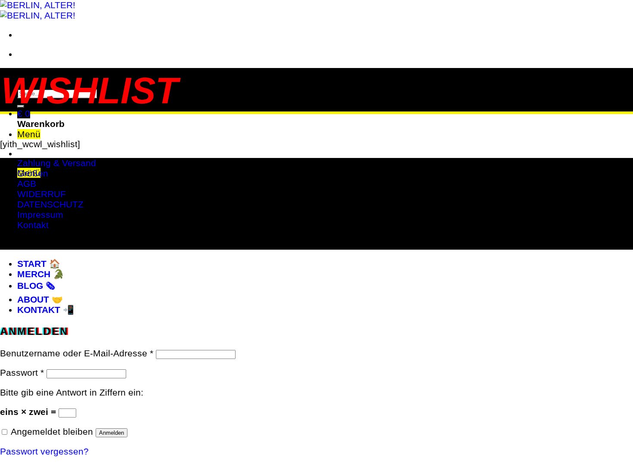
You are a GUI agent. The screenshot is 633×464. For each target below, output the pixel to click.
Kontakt (33, 225)
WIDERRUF (41, 194)
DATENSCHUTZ (50, 204)
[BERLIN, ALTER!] (37, 10)
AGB (26, 184)
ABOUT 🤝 (40, 299)
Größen (32, 173)
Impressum (40, 215)
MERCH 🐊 (40, 274)
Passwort (22, 372)
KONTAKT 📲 (45, 310)
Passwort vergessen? (44, 451)
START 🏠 (38, 264)
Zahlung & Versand (56, 163)
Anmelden (111, 433)
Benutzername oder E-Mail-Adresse (76, 353)
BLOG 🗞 (36, 286)
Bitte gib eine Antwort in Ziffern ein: (71, 392)
